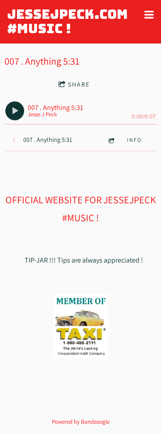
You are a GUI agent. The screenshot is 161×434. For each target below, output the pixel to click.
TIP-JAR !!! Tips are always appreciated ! (83, 260)
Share (79, 84)
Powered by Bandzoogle (81, 421)
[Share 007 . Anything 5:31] (111, 140)
